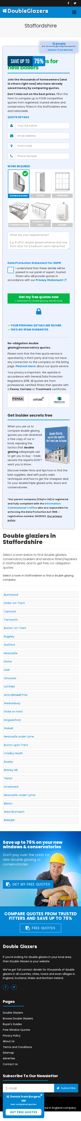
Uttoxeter (10, 678)
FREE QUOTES (43, 928)
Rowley (8, 762)
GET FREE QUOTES (23, 1112)
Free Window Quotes (16, 1030)
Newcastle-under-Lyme (19, 795)
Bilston (8, 803)
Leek (7, 670)
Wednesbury (12, 703)
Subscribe (68, 1088)
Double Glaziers (13, 1013)
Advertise (9, 1058)
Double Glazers (20, 946)
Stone (8, 661)
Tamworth (11, 620)
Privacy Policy (12, 1035)
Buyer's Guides (12, 1024)
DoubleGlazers (28, 10)
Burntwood (11, 595)
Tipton (8, 778)
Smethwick (11, 787)
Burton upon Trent (16, 745)
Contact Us (10, 1064)
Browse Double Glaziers (18, 1018)
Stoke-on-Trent (14, 603)
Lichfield (9, 686)
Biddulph (9, 820)
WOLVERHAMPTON (15, 695)
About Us (9, 1041)
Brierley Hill (11, 770)
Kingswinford (12, 720)
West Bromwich (14, 812)
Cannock (10, 611)
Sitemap (8, 1053)
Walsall (8, 728)
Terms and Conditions (17, 1047)
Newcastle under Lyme (19, 736)
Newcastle (11, 653)
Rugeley (9, 636)
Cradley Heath (13, 753)
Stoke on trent (13, 711)
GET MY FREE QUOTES (31, 884)
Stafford (9, 645)
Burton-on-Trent (15, 628)
